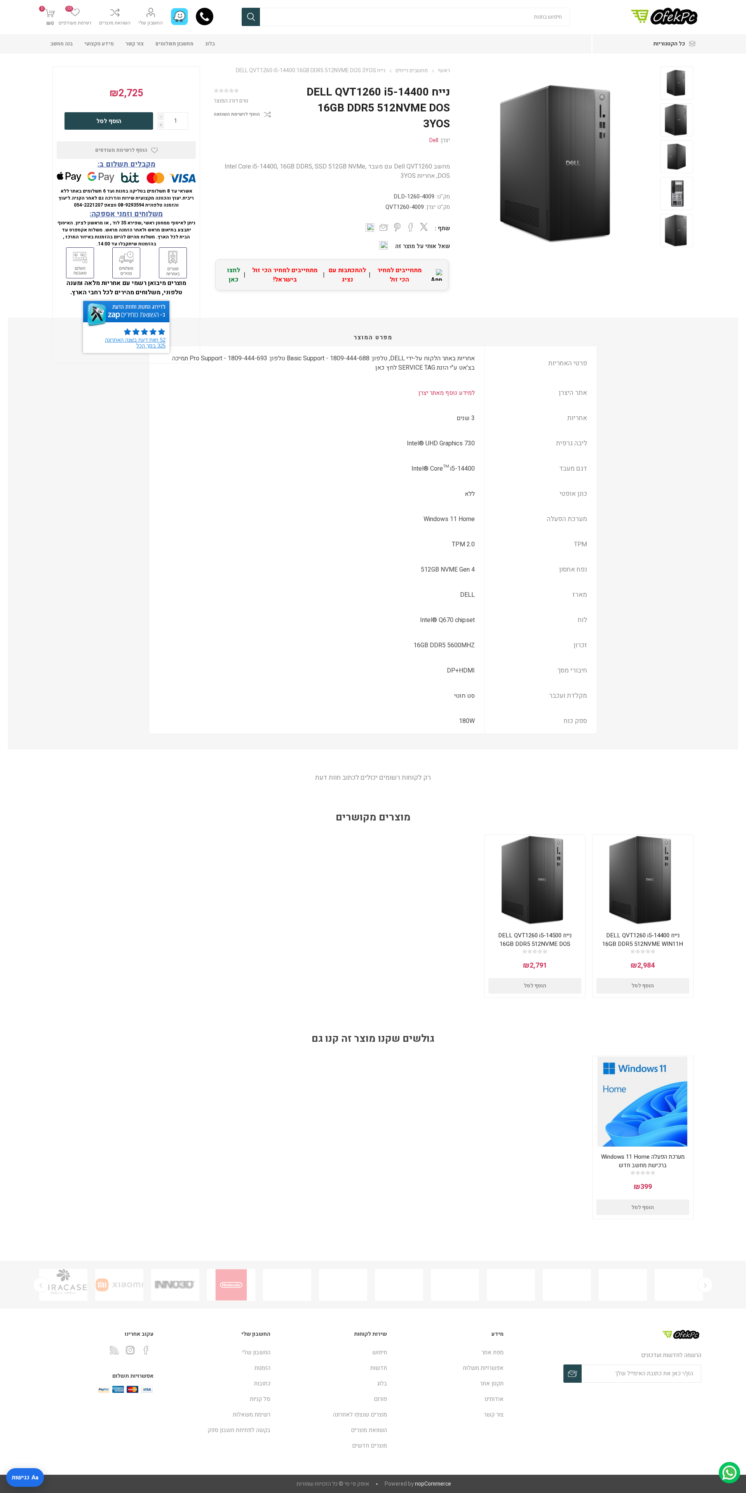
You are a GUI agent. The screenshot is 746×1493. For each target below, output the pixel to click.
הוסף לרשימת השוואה (237, 114)
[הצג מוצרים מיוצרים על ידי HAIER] (343, 1285)
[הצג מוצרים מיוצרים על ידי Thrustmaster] (63, 1285)
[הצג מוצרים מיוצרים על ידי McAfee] (623, 1285)
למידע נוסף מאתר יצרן (446, 393)
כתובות (262, 1383)
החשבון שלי (150, 22)
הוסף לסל (108, 121)
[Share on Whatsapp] (370, 227)
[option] (677, 82)
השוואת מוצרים (115, 22)
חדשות (378, 1368)
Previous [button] (705, 1285)
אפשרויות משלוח (483, 1368)
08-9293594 (131, 205)
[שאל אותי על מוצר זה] (383, 245)
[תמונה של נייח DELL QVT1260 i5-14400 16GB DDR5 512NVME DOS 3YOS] (676, 82)
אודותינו (494, 1399)
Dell (433, 140)
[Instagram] (130, 1350)
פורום (380, 1399)
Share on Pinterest (397, 227)
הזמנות (262, 1368)
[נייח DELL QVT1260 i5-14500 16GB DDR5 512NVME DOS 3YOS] (535, 880)
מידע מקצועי (99, 43)
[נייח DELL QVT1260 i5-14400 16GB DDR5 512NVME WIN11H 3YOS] (643, 880)
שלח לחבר (384, 228)
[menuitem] (449, 1352)
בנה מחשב (62, 43)
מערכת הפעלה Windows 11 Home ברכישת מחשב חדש (643, 1161)
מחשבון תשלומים (174, 43)
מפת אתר (492, 1352)
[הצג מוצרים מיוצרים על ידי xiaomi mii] (175, 1285)
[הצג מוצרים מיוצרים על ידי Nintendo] (287, 1285)
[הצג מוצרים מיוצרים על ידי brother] (399, 1285)
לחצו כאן (233, 275)
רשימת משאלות (251, 1414)
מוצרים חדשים (369, 1445)
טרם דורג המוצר (231, 101)
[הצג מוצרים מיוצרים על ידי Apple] (679, 1285)
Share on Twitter (424, 227)
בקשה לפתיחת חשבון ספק (238, 1430)
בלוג (210, 43)
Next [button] (41, 1285)
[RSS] (114, 1350)
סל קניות (260, 1399)
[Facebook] (146, 1350)
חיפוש (251, 17)
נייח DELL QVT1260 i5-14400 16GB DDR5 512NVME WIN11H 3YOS (642, 944)
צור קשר (134, 43)
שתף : (442, 228)
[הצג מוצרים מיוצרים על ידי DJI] (511, 1285)
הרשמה (572, 1373)
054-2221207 (88, 205)
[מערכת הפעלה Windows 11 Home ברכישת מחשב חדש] (643, 1101)
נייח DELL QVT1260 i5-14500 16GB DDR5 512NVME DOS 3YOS (535, 944)
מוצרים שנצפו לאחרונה (360, 1414)
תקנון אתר (492, 1383)
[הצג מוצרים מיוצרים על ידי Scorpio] (567, 1285)
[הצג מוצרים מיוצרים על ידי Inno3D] (231, 1285)
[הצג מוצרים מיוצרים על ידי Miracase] (119, 1285)
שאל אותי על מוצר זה (422, 246)
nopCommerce (433, 1484)
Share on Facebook (410, 227)
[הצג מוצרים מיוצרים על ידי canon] (455, 1285)
